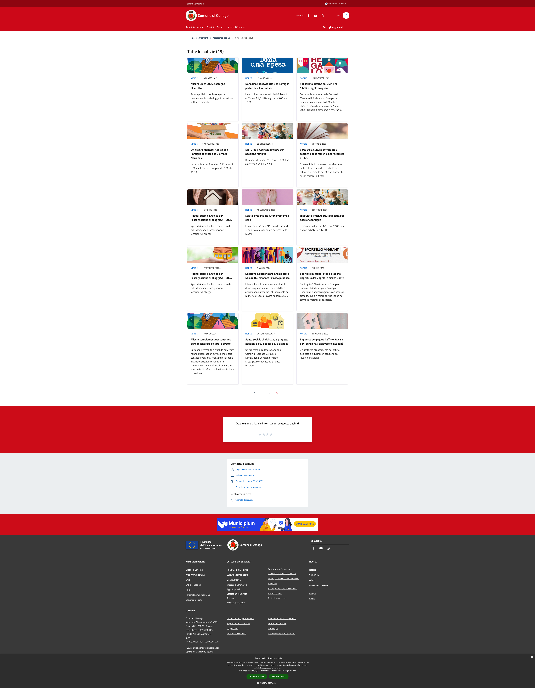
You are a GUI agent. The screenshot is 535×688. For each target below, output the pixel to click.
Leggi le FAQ (233, 628)
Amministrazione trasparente (282, 618)
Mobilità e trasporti (236, 602)
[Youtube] (314, 15)
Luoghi (312, 593)
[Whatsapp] (321, 15)
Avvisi (312, 579)
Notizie (194, 78)
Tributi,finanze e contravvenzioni (283, 578)
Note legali (273, 628)
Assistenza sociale (221, 37)
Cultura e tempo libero (237, 574)
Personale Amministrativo (198, 594)
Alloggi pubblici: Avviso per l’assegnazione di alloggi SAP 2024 (211, 275)
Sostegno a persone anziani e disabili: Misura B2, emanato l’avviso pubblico (267, 275)
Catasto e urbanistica (237, 593)
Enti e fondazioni (193, 584)
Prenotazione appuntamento (240, 618)
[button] (267, 683)
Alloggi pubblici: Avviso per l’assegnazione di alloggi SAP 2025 (211, 217)
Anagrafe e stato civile (237, 569)
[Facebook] (307, 15)
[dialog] (267, 671)
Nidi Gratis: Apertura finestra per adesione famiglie (264, 151)
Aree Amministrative (195, 574)
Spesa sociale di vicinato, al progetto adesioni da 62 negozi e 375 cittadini (266, 341)
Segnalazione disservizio (238, 623)
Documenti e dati (194, 599)
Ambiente (272, 583)
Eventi (312, 598)
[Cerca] (346, 15)
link (294, 670)
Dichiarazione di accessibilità (281, 633)
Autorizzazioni (275, 593)
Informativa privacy (277, 623)
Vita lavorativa (234, 579)
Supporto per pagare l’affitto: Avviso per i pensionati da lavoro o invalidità (321, 341)
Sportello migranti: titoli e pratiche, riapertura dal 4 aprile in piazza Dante (322, 275)
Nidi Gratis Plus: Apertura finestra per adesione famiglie (322, 217)
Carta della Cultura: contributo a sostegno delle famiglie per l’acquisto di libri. (322, 153)
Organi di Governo (194, 569)
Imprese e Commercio (237, 584)
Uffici (188, 579)
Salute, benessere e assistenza (282, 588)
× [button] (532, 657)
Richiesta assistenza (236, 633)
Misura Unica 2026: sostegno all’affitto (208, 86)
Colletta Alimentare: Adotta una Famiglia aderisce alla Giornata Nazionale (209, 153)
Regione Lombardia (195, 3)
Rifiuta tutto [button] (278, 676)
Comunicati (314, 574)
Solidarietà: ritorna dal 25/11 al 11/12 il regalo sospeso (318, 86)
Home (191, 37)
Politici (189, 589)
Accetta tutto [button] (257, 676)
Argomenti (204, 37)
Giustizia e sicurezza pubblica (282, 573)
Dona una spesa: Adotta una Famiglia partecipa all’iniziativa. (267, 86)
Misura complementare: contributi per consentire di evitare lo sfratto (211, 341)
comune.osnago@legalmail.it (204, 647)
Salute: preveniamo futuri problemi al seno (267, 217)
